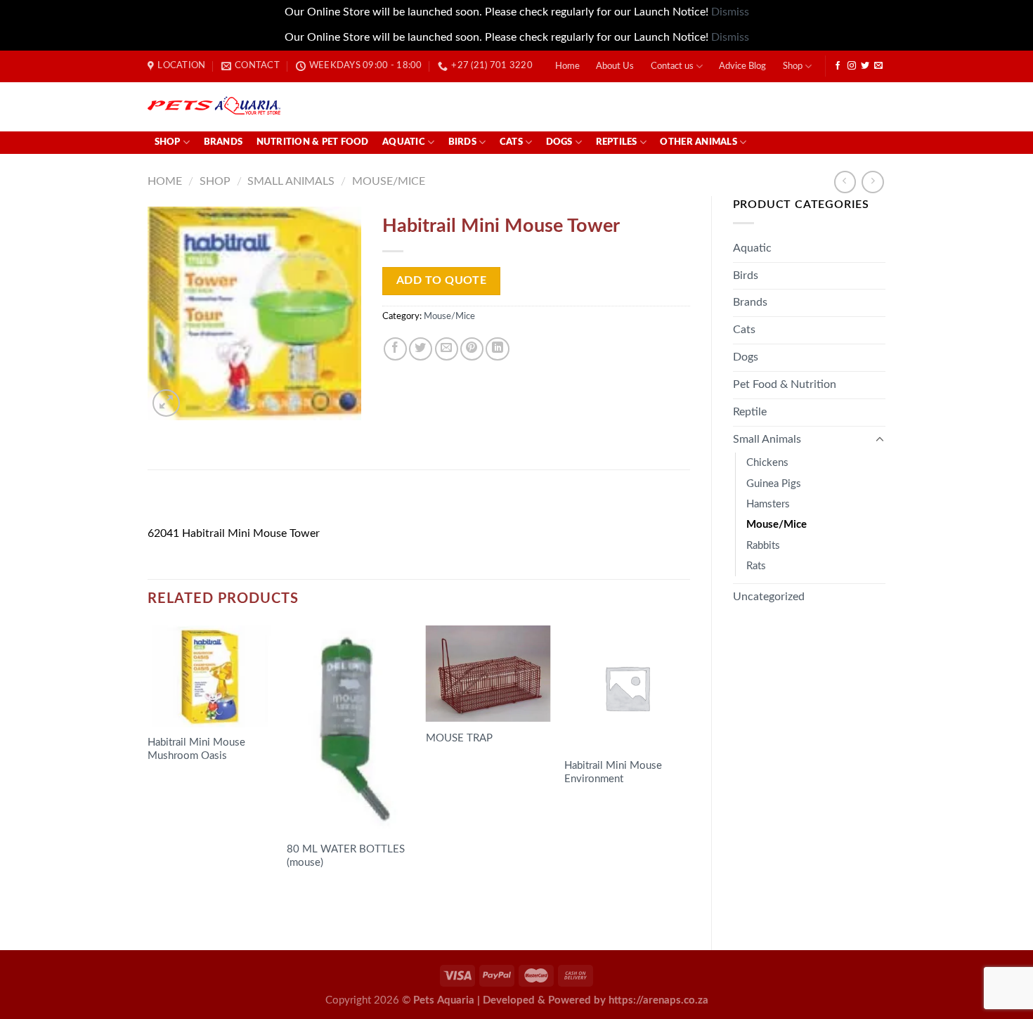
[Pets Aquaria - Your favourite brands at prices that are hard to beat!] (296, 106)
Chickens (767, 462)
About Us (615, 66)
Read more (185, 784)
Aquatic (403, 142)
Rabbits (763, 545)
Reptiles (616, 142)
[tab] (186, 502)
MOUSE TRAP (459, 738)
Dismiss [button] (730, 12)
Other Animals (698, 142)
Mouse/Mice (388, 181)
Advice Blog (742, 66)
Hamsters (768, 504)
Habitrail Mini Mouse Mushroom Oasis (196, 749)
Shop (793, 66)
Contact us (672, 66)
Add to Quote (441, 280)
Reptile (750, 411)
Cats (511, 142)
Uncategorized (769, 596)
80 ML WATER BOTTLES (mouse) (346, 856)
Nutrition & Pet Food (312, 142)
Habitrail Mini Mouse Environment (613, 772)
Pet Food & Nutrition (784, 384)
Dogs (559, 142)
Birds (462, 142)
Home (567, 66)
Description (186, 502)
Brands (223, 142)
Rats (756, 566)
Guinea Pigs (773, 484)
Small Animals (290, 181)
